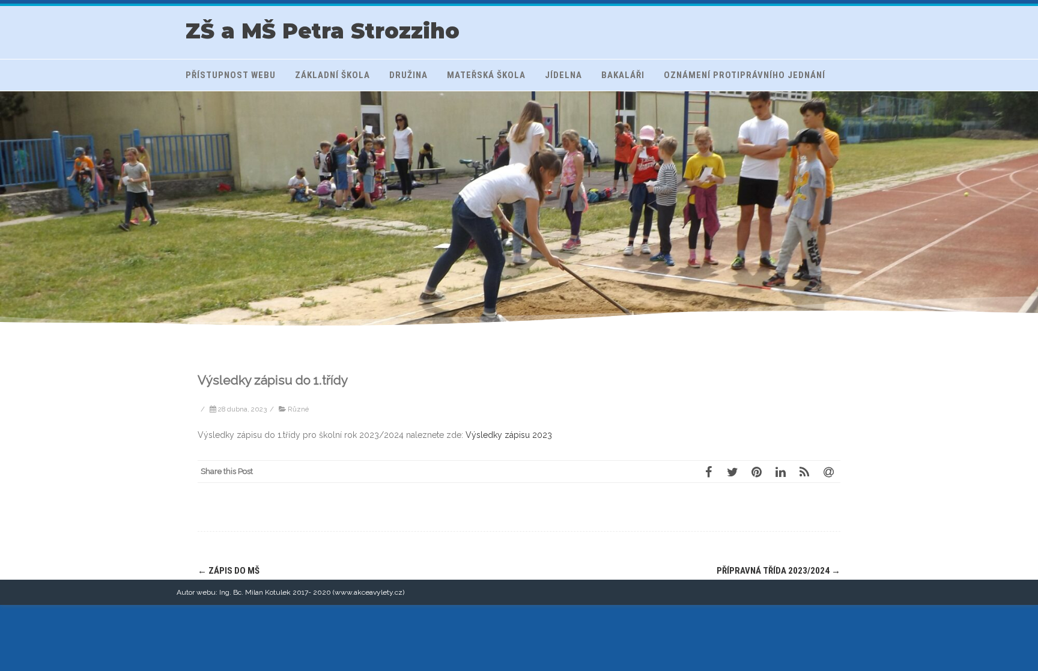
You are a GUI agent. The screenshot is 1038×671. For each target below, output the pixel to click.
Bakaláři (623, 75)
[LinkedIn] (780, 472)
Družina (408, 75)
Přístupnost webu (231, 75)
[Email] (828, 472)
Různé (298, 409)
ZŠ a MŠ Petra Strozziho (323, 31)
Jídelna (563, 75)
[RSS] (804, 472)
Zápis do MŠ (229, 570)
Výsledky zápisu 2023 (509, 435)
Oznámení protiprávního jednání (744, 75)
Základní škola (332, 75)
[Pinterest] (756, 472)
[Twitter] (732, 472)
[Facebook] (708, 472)
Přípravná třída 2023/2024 (778, 570)
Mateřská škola (486, 75)
